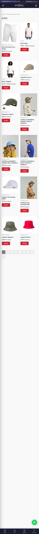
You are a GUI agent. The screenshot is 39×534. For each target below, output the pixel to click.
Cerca (14, 532)
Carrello (24, 532)
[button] (34, 522)
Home (3, 14)
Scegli (6, 55)
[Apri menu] (3, 5)
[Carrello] (36, 5)
